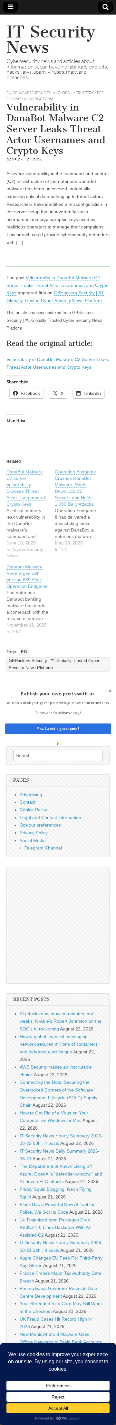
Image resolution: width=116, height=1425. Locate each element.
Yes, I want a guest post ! (58, 728)
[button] (58, 693)
